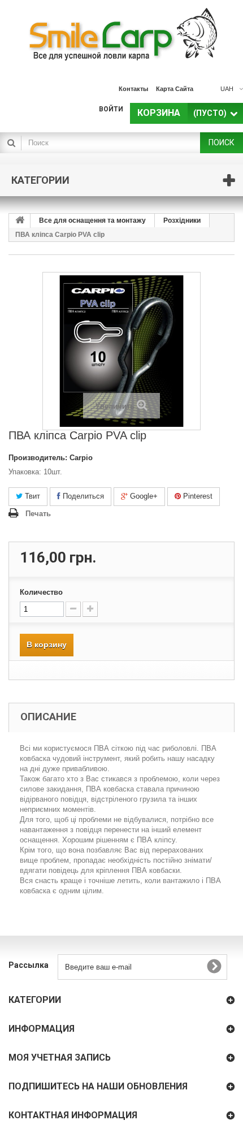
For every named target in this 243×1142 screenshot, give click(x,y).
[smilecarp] (121, 34)
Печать (38, 513)
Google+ (143, 496)
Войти (111, 109)
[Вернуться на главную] (20, 221)
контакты (133, 88)
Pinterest (196, 496)
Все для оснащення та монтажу (92, 220)
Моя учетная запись (59, 1057)
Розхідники (182, 220)
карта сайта (174, 88)
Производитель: (37, 457)
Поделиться (82, 496)
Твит (31, 496)
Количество (41, 592)
